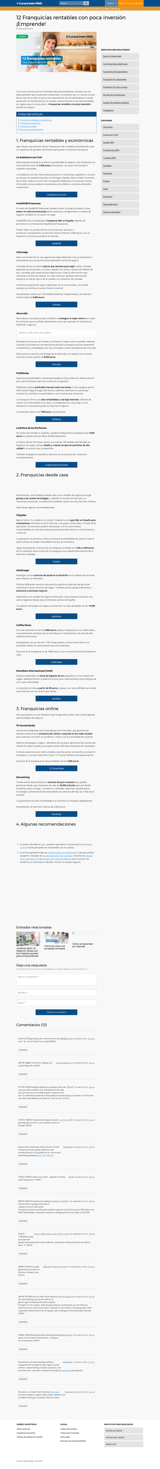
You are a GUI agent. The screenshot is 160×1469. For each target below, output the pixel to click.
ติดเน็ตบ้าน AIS (67, 1038)
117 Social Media (56, 768)
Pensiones (107, 173)
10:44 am (91, 1267)
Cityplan (56, 561)
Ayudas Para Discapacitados (115, 71)
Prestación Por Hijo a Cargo (115, 87)
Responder (23, 1050)
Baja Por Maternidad (112, 56)
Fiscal (105, 189)
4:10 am (92, 1147)
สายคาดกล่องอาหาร (64, 1063)
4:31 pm (92, 1177)
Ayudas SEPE (108, 142)
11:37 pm (91, 1362)
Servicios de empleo (111, 212)
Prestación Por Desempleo (115, 79)
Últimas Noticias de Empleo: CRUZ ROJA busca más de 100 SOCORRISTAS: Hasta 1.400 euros (80, 8)
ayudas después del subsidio (57, 855)
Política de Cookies (68, 1429)
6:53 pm (92, 1120)
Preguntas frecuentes (26, 1433)
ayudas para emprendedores (57, 858)
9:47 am (92, 1296)
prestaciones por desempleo (62, 852)
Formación (107, 196)
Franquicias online (28, 126)
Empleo (106, 181)
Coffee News (56, 662)
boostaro (69, 1392)
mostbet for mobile (59, 1201)
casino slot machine (44, 1155)
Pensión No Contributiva (114, 95)
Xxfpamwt (67, 1147)
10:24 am (91, 1039)
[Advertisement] (57, 81)
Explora (110, 3)
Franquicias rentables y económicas (36, 120)
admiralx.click (66, 1335)
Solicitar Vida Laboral (115, 1437)
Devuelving (56, 814)
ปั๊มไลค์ (70, 1087)
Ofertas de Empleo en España (30, 1437)
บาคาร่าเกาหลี (66, 1120)
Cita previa (107, 127)
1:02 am (92, 1234)
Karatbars (56, 698)
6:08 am (92, 1201)
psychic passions (65, 1296)
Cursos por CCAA (110, 134)
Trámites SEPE (109, 158)
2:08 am (92, 1087)
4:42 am (92, 1335)
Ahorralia (56, 364)
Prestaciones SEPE (111, 150)
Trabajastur (108, 110)
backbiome (67, 1362)
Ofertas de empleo (114, 1430)
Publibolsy (56, 419)
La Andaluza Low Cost (56, 194)
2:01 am (92, 1063)
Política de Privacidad (69, 1433)
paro (43, 844)
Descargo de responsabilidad (73, 1441)
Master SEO (111, 1444)
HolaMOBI (56, 243)
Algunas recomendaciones (31, 129)
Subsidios (107, 165)
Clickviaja (56, 304)
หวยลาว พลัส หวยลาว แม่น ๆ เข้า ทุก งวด (51, 1234)
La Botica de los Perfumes (56, 464)
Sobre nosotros (23, 1429)
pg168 (71, 1177)
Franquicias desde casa (30, 123)
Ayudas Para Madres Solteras (116, 102)
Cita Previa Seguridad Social (115, 64)
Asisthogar (56, 616)
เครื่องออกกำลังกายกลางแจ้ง (55, 1266)
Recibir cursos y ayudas (131, 3)
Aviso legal (65, 1437)
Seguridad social (110, 204)
